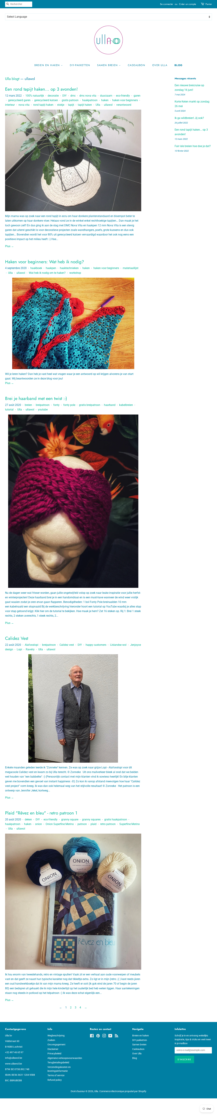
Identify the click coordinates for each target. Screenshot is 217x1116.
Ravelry (30, 649)
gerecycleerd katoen (46, 100)
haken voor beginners (125, 100)
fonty (56, 405)
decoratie (53, 95)
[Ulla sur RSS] (116, 1036)
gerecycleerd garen (19, 100)
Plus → (9, 246)
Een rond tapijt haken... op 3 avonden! (41, 89)
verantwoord (123, 104)
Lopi (19, 649)
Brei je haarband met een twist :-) (36, 398)
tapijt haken (85, 104)
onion (38, 824)
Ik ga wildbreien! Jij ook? (189, 118)
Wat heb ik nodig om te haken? (47, 272)
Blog (178, 65)
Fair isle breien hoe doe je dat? (193, 146)
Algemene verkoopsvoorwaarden (64, 1058)
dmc (73, 95)
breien (28, 405)
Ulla (98, 104)
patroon (82, 824)
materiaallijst (130, 268)
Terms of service (55, 1075)
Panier (208, 4)
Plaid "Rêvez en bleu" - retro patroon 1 (41, 813)
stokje (60, 104)
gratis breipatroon (89, 405)
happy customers (96, 644)
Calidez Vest (16, 638)
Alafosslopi (31, 644)
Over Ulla (159, 65)
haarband (109, 405)
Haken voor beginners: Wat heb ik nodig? (44, 262)
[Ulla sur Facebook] (92, 1036)
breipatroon (43, 405)
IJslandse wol (118, 644)
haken (104, 100)
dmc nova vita (87, 95)
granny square (69, 819)
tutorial (9, 409)
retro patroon (108, 824)
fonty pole (69, 405)
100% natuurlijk (34, 95)
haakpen (51, 268)
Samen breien (108, 65)
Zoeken (51, 1040)
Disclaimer (52, 1049)
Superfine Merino (129, 824)
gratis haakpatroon (115, 819)
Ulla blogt (12, 78)
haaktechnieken (69, 268)
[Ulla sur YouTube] (110, 1036)
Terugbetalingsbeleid (58, 1062)
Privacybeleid (54, 1053)
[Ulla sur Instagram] (104, 1036)
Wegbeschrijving (56, 1035)
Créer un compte (187, 4)
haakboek (36, 268)
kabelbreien (126, 405)
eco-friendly (123, 95)
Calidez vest (67, 644)
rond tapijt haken (43, 104)
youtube (43, 409)
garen (137, 95)
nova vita (23, 104)
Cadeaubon (136, 65)
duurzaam (106, 95)
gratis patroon (70, 100)
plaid (93, 824)
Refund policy (54, 1080)
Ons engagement (56, 1044)
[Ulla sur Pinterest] (98, 1036)
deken (28, 819)
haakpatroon (89, 100)
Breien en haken (47, 65)
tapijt (71, 104)
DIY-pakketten (80, 65)
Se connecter (166, 4)
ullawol (108, 104)
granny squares (91, 819)
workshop (75, 272)
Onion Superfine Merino (60, 824)
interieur (10, 104)
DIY (64, 95)
